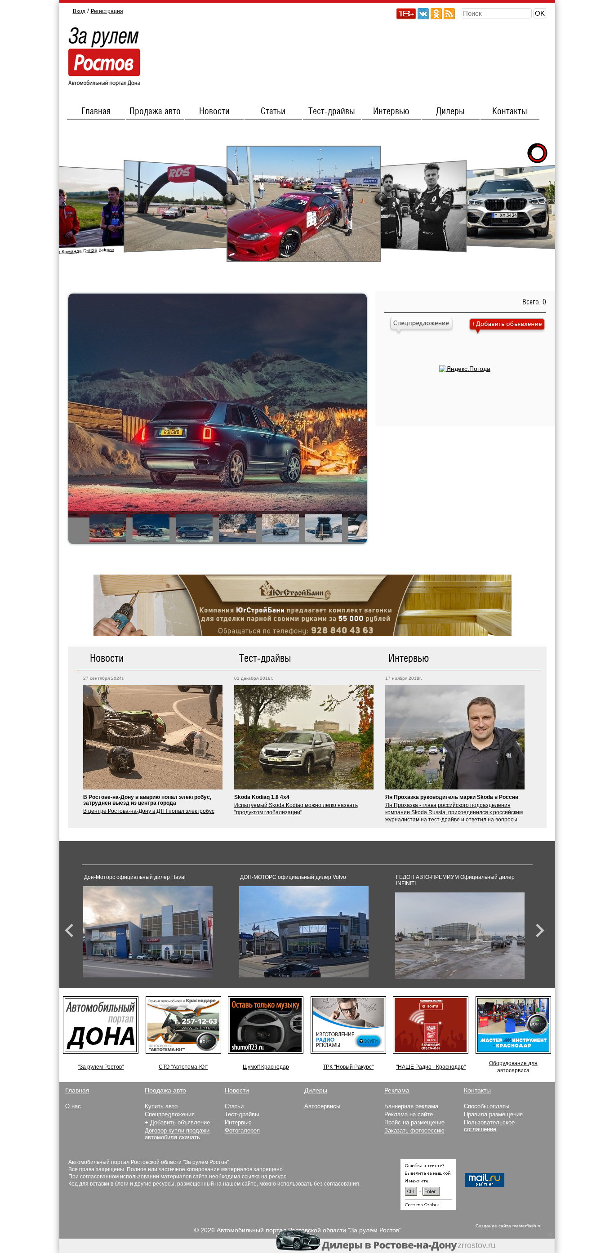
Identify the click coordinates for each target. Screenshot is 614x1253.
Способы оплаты (486, 1106)
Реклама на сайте (408, 1114)
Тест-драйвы (331, 111)
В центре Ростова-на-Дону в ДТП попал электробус (148, 811)
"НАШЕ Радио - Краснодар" (431, 1067)
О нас (73, 1106)
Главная (96, 111)
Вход (79, 11)
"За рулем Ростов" (101, 1067)
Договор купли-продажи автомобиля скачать (177, 1134)
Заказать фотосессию (414, 1130)
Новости (214, 111)
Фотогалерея (242, 1130)
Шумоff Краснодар (266, 1067)
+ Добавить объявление (177, 1122)
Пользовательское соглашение (489, 1126)
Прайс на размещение (414, 1122)
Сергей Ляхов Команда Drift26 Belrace (70, 251)
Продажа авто (155, 111)
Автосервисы (322, 1106)
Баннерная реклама (411, 1106)
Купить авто (161, 1106)
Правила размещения (493, 1114)
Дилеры (450, 111)
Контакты (509, 111)
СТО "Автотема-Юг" (183, 1067)
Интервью (391, 111)
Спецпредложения (170, 1114)
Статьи (273, 111)
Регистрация (107, 11)
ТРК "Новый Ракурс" (348, 1067)
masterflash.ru (527, 1225)
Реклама (396, 1090)
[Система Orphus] (428, 1208)
